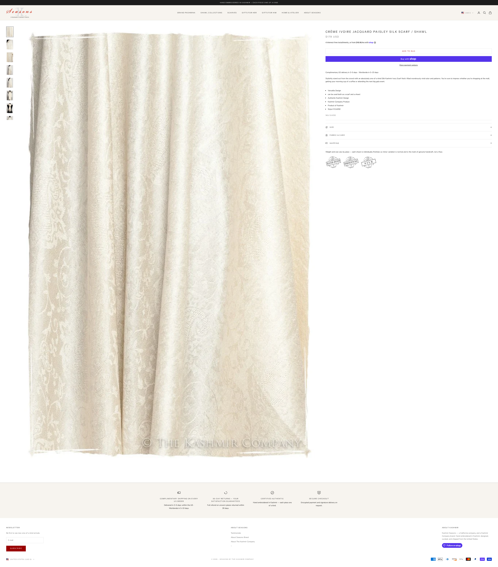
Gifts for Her (249, 13)
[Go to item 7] (9, 108)
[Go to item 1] (9, 31)
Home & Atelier (290, 13)
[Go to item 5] (9, 82)
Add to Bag (408, 51)
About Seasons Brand (240, 537)
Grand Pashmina (186, 13)
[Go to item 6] (9, 95)
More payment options (408, 65)
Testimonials (236, 533)
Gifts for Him (269, 13)
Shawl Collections (211, 13)
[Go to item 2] (9, 44)
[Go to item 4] (9, 70)
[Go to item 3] (9, 57)
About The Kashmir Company (243, 541)
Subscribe (16, 548)
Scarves (232, 13)
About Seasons (312, 13)
